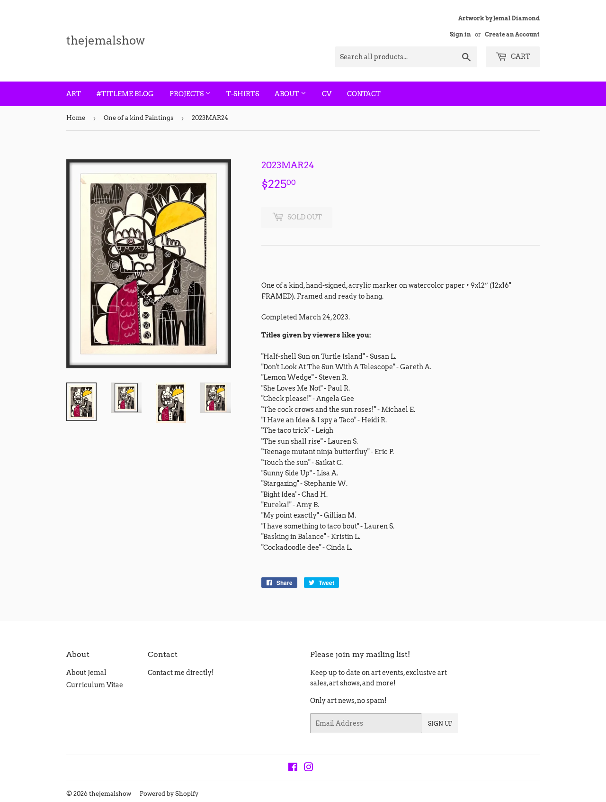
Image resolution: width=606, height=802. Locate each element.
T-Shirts (242, 94)
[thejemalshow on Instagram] (308, 768)
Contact (364, 94)
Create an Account (512, 34)
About (288, 94)
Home (75, 117)
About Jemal (86, 672)
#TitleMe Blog (125, 94)
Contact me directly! (181, 672)
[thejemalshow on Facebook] (293, 768)
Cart (519, 56)
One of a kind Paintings (138, 117)
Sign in (460, 34)
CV (326, 94)
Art (73, 94)
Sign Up (440, 723)
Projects (187, 94)
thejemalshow (105, 40)
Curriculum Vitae (94, 685)
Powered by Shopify (169, 793)
